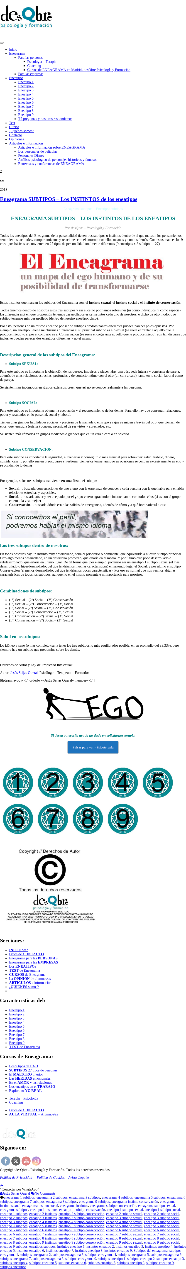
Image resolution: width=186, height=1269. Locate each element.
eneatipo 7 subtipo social (161, 1234)
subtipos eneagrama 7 (15, 1259)
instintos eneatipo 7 (59, 1250)
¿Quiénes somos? (21, 131)
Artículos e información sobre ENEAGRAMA (51, 147)
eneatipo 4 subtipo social (161, 1222)
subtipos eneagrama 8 (48, 1259)
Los (23, 966)
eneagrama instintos (74, 1206)
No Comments (44, 1193)
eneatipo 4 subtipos (13, 1226)
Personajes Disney (31, 155)
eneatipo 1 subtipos (13, 1214)
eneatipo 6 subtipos (13, 1234)
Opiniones (16, 139)
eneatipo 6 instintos (43, 1230)
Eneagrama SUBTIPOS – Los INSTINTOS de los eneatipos (68, 199)
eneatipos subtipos (42, 1246)
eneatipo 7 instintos (43, 1234)
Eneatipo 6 (26, 102)
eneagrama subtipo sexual (156, 1206)
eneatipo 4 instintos (43, 1222)
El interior (26, 1074)
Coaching (34, 66)
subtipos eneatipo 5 (43, 1263)
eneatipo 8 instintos (43, 1238)
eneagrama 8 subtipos (61, 1201)
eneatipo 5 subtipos (13, 1230)
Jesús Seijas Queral (24, 673)
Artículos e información (26, 143)
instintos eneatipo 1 (71, 1246)
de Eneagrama (24, 970)
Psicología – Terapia (41, 62)
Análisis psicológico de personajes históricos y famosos (57, 159)
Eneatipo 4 (26, 94)
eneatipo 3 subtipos (13, 1222)
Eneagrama (17, 53)
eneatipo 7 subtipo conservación (81, 1234)
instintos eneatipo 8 (89, 1250)
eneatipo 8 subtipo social (161, 1238)
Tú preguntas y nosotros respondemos (45, 119)
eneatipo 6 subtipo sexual (124, 1230)
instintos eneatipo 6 (30, 1250)
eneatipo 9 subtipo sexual (124, 1242)
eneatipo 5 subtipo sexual (124, 1226)
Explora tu (25, 1091)
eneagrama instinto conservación (135, 1201)
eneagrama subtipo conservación (113, 1206)
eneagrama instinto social (40, 1206)
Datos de (26, 954)
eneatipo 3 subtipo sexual (124, 1218)
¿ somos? (24, 987)
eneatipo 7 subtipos (13, 1238)
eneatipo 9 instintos (43, 1242)
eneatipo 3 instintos (43, 1218)
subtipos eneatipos (13, 1267)
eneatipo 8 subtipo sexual (124, 1238)
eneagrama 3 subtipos (84, 1197)
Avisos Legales (78, 1177)
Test (12, 123)
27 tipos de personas (33, 1070)
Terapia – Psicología (23, 1098)
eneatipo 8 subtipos (13, 1242)
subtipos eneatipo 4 (13, 1263)
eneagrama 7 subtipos (29, 1201)
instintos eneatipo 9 (118, 1250)
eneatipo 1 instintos (43, 1210)
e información (30, 983)
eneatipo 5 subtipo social (161, 1226)
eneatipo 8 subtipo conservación (81, 1238)
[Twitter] (9, 37)
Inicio (13, 49)
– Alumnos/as (33, 1114)
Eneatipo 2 (26, 86)
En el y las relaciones (30, 1082)
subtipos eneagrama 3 (68, 1255)
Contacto (15, 135)
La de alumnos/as (30, 978)
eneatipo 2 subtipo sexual (124, 1214)
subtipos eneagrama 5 (133, 1255)
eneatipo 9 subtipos (13, 1246)
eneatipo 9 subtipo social (161, 1242)
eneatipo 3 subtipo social (161, 1218)
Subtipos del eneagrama (151, 1250)
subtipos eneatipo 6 (72, 1263)
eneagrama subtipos (14, 1210)
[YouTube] (12, 37)
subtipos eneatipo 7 (101, 1263)
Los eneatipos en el (32, 1086)
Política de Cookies (51, 1177)
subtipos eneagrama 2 (35, 1255)
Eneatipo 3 (26, 90)
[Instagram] (2, 37)
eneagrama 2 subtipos (52, 1197)
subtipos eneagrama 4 (100, 1255)
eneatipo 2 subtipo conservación (81, 1214)
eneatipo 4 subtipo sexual (124, 1222)
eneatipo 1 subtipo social (162, 1210)
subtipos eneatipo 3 (170, 1259)
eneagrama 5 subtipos (150, 1197)
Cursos (14, 127)
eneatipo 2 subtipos (13, 1218)
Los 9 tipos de (23, 1066)
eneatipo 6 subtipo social (161, 1230)
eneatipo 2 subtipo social (161, 1214)
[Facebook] (5, 37)
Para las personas (30, 57)
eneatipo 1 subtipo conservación (82, 1210)
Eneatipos (16, 78)
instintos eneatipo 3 (129, 1246)
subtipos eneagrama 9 (80, 1259)
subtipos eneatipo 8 (130, 1263)
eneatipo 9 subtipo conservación (81, 1242)
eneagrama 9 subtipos (94, 1201)
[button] (19, 1189)
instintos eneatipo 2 (100, 1246)
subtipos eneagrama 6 (166, 1255)
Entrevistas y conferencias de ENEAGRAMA (51, 164)
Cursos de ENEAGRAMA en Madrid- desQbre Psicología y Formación (78, 70)
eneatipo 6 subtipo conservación (81, 1230)
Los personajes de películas (37, 151)
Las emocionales (30, 1078)
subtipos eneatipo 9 (160, 1263)
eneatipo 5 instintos (43, 1226)
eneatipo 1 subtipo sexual (125, 1210)
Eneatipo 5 (26, 98)
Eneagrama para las (33, 958)
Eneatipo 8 (26, 110)
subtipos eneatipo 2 (141, 1259)
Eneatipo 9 (26, 115)
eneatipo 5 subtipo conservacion (81, 1226)
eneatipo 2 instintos (43, 1214)
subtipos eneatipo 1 (111, 1259)
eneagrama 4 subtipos (117, 1197)
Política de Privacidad (16, 1177)
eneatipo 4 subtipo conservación (81, 1222)
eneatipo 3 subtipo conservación (81, 1218)
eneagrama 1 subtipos (19, 1197)
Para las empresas (30, 74)
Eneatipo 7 (26, 106)
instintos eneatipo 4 (158, 1246)
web (18, 950)
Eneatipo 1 (26, 82)
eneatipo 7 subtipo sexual (124, 1234)
